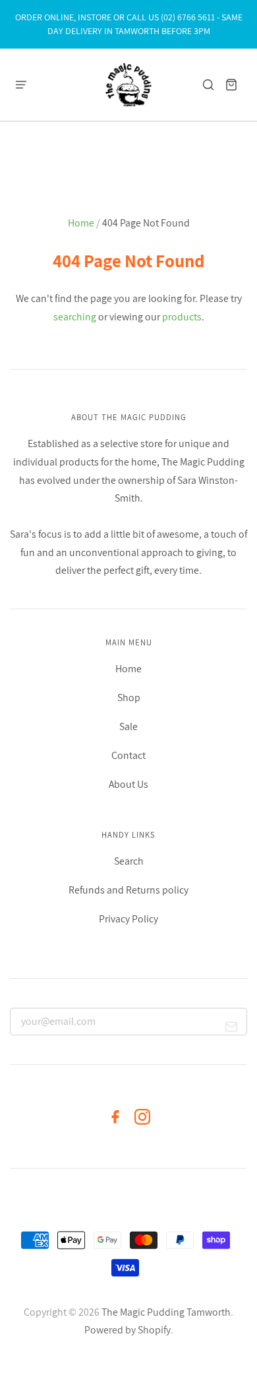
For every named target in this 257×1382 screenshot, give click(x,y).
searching (74, 317)
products (182, 317)
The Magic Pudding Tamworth (166, 1312)
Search (129, 861)
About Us (128, 784)
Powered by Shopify (127, 1330)
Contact (128, 755)
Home (81, 223)
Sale (128, 726)
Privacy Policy (128, 919)
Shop (128, 697)
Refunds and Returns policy (128, 890)
